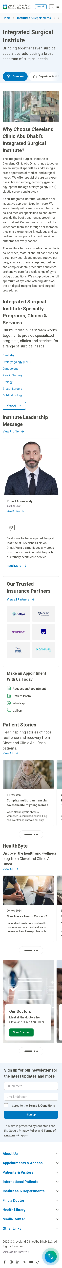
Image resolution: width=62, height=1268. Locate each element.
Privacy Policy (28, 1130)
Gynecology (10, 368)
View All (11, 405)
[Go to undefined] (5, 1262)
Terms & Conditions (41, 1105)
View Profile (11, 431)
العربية (40, 6)
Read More (14, 565)
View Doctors (21, 1032)
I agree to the (33, 1105)
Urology (8, 382)
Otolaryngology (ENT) (17, 362)
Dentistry (9, 355)
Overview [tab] (18, 76)
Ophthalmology (12, 395)
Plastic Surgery (12, 375)
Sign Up (31, 1114)
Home (7, 18)
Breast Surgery (12, 388)
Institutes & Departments (34, 18)
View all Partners (18, 599)
